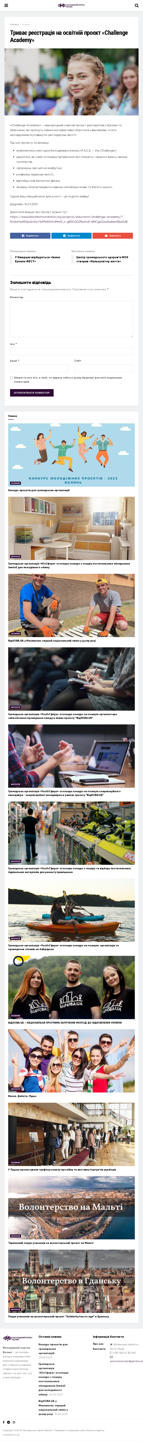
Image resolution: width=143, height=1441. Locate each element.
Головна (14, 24)
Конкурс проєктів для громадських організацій (39, 490)
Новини (15, 483)
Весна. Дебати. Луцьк (22, 1096)
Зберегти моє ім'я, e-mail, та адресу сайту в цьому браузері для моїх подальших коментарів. (68, 379)
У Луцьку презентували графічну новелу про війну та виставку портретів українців (62, 1169)
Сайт (77, 360)
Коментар (16, 297)
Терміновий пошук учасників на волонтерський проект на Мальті (50, 1243)
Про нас (98, 1343)
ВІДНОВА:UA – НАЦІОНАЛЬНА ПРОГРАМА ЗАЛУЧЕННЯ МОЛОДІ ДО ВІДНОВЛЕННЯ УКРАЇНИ (65, 1022)
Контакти (99, 1349)
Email (15, 360)
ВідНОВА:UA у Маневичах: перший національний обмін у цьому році (52, 640)
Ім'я (13, 344)
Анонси (26, 24)
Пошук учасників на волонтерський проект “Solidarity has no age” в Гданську (58, 1316)
